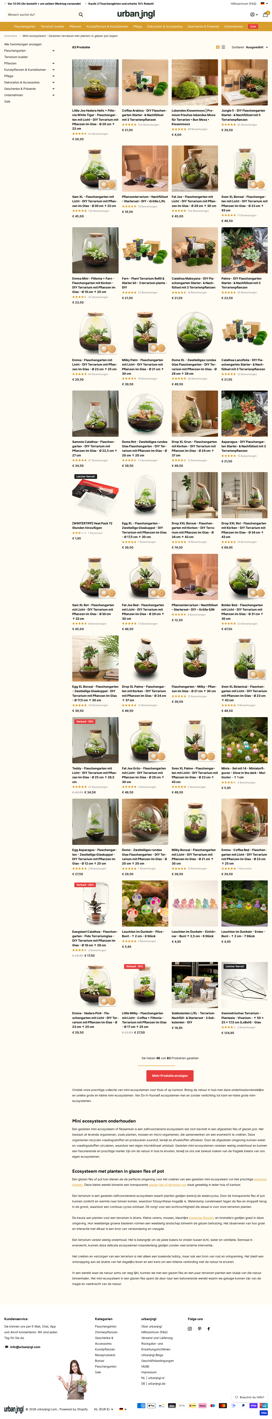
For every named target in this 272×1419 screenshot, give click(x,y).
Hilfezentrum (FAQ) (243, 3)
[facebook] (209, 1328)
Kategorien (103, 1319)
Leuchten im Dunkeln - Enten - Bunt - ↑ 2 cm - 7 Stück (243, 934)
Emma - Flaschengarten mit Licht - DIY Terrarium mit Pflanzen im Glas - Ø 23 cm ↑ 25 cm (94, 364)
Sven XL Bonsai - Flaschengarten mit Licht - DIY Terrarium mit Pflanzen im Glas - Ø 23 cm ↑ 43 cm (244, 203)
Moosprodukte (105, 1355)
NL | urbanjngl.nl (152, 1378)
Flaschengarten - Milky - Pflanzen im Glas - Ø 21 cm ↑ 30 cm (194, 689)
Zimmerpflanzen (106, 1332)
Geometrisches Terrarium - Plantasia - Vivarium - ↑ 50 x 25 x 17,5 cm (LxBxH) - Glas (242, 1017)
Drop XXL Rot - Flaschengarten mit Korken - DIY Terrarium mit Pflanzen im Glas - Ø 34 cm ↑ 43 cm (243, 530)
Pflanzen (75, 26)
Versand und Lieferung (157, 1338)
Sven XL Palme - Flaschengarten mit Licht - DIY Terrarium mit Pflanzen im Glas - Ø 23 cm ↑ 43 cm (195, 775)
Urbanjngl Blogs (152, 1355)
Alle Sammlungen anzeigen (23, 44)
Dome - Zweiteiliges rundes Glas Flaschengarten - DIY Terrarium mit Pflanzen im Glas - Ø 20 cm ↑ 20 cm (144, 856)
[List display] (223, 47)
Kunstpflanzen (105, 1349)
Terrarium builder (52, 26)
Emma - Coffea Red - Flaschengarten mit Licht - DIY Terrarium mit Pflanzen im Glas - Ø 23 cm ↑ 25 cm (244, 856)
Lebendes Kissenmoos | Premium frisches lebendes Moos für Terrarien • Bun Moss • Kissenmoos (193, 117)
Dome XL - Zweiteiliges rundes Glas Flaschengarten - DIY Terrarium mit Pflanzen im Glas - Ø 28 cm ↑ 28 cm (194, 366)
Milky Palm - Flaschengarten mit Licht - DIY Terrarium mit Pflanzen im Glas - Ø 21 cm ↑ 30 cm (143, 366)
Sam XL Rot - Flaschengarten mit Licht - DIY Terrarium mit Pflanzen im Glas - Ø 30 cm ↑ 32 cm (93, 611)
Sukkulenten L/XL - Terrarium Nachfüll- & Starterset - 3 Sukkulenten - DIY (193, 1017)
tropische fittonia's (201, 1217)
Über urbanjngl (151, 1326)
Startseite (10, 35)
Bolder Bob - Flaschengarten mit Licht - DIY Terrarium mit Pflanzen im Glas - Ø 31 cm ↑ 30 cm (242, 611)
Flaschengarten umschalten (53, 50)
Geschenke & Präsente (203, 26)
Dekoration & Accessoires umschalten (53, 82)
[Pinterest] (199, 1329)
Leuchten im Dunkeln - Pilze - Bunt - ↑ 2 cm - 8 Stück (143, 934)
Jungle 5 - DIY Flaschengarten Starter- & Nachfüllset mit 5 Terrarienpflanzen (243, 115)
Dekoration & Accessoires (165, 26)
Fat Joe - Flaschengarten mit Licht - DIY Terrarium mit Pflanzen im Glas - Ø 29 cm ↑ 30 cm (194, 201)
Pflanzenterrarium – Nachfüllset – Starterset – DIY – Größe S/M (195, 607)
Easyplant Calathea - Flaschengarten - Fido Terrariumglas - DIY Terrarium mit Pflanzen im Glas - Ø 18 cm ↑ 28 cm (95, 938)
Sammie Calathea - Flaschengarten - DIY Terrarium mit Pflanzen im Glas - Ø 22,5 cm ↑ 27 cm (94, 448)
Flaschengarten (24, 26)
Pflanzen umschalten (53, 63)
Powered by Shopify (74, 1409)
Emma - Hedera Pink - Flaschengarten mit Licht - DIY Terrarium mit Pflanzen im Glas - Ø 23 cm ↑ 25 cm (95, 1019)
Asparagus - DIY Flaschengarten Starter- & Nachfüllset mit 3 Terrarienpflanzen (243, 446)
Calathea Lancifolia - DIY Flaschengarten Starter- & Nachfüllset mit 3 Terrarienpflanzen (243, 364)
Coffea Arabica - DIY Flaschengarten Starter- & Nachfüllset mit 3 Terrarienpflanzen (144, 115)
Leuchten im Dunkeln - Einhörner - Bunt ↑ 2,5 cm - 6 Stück (194, 934)
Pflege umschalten (53, 76)
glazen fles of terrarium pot (167, 1184)
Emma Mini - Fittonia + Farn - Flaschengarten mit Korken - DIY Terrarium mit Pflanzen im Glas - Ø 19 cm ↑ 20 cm (93, 285)
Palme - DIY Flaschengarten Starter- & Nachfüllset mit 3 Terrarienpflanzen (241, 283)
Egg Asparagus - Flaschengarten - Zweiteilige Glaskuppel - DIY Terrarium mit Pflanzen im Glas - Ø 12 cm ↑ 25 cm (94, 856)
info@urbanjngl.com (25, 1347)
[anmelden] (254, 14)
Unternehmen (233, 26)
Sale (7, 101)
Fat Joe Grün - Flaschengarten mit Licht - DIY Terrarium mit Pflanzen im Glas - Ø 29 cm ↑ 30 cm (144, 775)
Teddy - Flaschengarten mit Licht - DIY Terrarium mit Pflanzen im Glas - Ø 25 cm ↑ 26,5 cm (94, 775)
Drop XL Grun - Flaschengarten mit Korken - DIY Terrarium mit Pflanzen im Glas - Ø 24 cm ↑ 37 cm (194, 448)
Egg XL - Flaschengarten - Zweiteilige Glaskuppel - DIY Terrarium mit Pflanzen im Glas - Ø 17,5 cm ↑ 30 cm (144, 530)
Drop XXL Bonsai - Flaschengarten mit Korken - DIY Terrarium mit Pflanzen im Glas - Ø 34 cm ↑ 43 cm (193, 530)
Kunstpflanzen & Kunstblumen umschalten (53, 69)
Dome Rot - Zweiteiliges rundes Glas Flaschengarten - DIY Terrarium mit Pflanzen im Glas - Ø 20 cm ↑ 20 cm (144, 448)
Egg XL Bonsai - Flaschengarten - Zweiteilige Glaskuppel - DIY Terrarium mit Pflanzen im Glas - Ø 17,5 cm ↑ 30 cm (95, 693)
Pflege (137, 26)
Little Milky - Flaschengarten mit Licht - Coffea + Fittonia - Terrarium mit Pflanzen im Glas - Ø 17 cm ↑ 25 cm (144, 1019)
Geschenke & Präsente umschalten (53, 89)
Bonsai (99, 1360)
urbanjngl (148, 1319)
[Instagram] (190, 1329)
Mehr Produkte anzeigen (170, 1075)
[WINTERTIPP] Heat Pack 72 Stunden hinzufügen (92, 525)
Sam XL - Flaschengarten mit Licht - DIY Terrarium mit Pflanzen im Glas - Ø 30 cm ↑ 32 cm (94, 201)
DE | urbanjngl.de (153, 1383)
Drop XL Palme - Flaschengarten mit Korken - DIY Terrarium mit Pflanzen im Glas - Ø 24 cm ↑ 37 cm (144, 693)
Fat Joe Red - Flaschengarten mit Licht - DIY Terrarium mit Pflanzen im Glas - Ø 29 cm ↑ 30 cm (143, 611)
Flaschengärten (105, 1326)
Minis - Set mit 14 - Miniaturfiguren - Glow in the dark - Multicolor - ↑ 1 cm (243, 772)
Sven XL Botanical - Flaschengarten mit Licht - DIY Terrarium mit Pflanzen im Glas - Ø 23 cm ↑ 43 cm (244, 693)
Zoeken (81, 14)
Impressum (149, 1372)
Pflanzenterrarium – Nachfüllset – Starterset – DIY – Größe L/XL (145, 199)
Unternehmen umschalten (53, 95)
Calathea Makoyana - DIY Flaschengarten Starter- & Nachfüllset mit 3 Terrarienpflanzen (193, 283)
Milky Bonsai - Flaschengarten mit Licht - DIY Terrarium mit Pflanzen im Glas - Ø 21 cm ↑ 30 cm (194, 856)
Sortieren (238, 47)
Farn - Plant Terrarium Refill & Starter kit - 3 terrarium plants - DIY (144, 283)
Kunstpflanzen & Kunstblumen (107, 26)
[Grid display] (218, 47)
